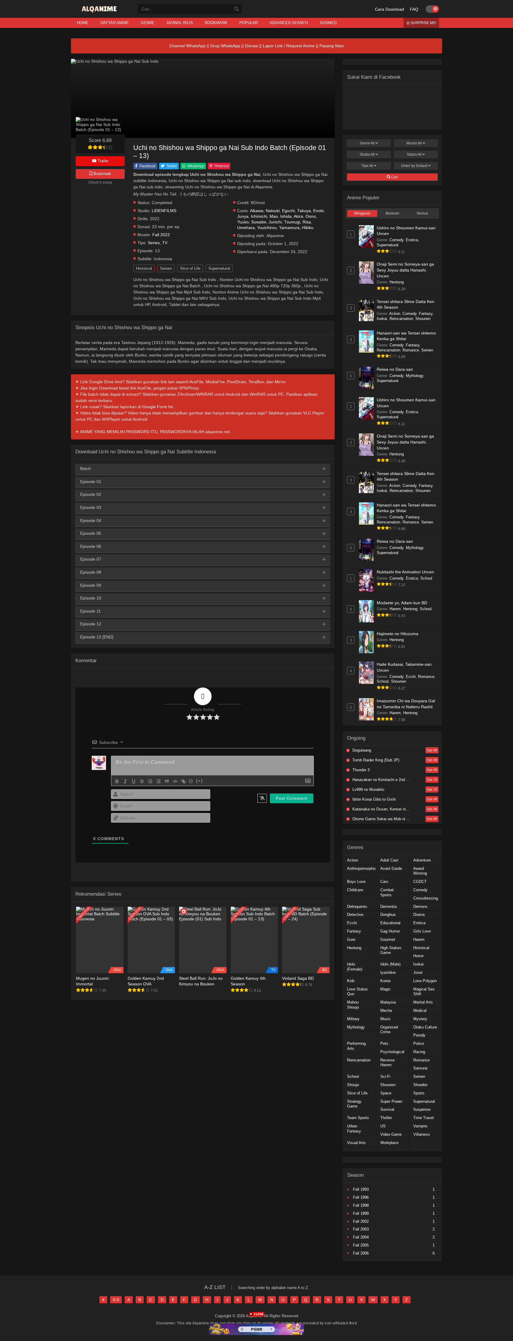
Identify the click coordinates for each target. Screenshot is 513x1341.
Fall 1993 (361, 1189)
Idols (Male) (390, 964)
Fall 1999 (361, 1213)
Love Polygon (425, 981)
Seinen (166, 268)
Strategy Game (354, 1104)
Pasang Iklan (331, 45)
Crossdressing (425, 898)
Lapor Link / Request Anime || (291, 45)
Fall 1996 (361, 1197)
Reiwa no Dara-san (395, 369)
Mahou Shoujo (353, 1004)
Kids (351, 981)
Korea (385, 981)
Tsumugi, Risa (297, 222)
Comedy (396, 240)
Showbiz (420, 1085)
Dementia (388, 906)
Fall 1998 (361, 1205)
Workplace (389, 1142)
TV (164, 243)
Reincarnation (401, 318)
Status (414, 154)
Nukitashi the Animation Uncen (405, 571)
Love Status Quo (357, 991)
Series (154, 243)
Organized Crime (389, 1029)
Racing (419, 1052)
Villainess (421, 1134)
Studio (367, 154)
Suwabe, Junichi (266, 222)
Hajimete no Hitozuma (397, 633)
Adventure (422, 860)
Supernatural (219, 268)
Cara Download (389, 9)
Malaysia (388, 1002)
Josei (417, 972)
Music (385, 1019)
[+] (199, 781)
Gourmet (387, 939)
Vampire (420, 1126)
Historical (144, 268)
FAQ (414, 9)
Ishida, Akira (291, 216)
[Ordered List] (150, 781)
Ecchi (411, 676)
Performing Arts (356, 1046)
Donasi (251, 45)
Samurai (420, 1068)
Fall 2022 (161, 235)
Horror (418, 956)
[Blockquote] (167, 781)
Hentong (397, 282)
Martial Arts (423, 1002)
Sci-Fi (385, 1076)
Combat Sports (387, 892)
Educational (390, 923)
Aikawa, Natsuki (265, 211)
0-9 (116, 1299)
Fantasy (426, 313)
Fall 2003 (361, 1229)
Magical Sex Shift (424, 991)
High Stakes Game (390, 950)
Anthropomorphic (361, 868)
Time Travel (423, 1118)
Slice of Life (190, 268)
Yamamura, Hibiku (296, 227)
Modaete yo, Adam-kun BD (402, 602)
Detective (355, 914)
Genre (367, 143)
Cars (384, 881)
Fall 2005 (361, 1245)
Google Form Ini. (158, 406)
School (426, 578)
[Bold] (117, 781)
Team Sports (358, 1118)
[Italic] (125, 781)
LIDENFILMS (164, 211)
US (383, 1126)
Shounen (422, 318)
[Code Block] (175, 781)
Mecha (386, 1010)
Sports (419, 1093)
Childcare (355, 890)
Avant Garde (391, 868)
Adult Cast (389, 860)
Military (353, 1019)
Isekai (382, 318)
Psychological (392, 1052)
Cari (394, 177)
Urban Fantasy (354, 1128)
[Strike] (142, 781)
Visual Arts (356, 1142)
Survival (387, 1109)
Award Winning (420, 871)
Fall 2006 (361, 1253)
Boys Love (356, 881)
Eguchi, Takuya (296, 211)
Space (385, 1093)
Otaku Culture (425, 1027)
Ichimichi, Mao (264, 216)
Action (394, 313)
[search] (236, 9)
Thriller (386, 1118)
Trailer (102, 161)
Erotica (412, 240)
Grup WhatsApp (225, 45)
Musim (414, 143)
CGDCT (420, 881)
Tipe (367, 166)
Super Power (391, 1101)
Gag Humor (390, 931)
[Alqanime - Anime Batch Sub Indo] (100, 12)
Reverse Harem (387, 1062)
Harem (395, 609)
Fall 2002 (361, 1221)
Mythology (414, 375)
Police (418, 1043)
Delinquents (357, 906)
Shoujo (353, 1085)
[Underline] (133, 781)
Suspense (421, 1109)
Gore (351, 939)
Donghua (387, 914)
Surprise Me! (423, 23)
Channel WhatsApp (187, 45)
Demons (420, 906)
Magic (385, 989)
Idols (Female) (354, 966)
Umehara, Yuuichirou (257, 227)
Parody (419, 1035)
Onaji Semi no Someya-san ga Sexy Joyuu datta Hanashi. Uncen (405, 270)
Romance (411, 350)
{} (191, 781)
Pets (384, 1043)
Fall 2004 (361, 1237)
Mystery (420, 1019)
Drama (419, 914)
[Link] (183, 781)
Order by (414, 166)
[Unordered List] (158, 781)
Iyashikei (388, 972)
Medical (420, 1010)
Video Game (391, 1134)
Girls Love (422, 931)
